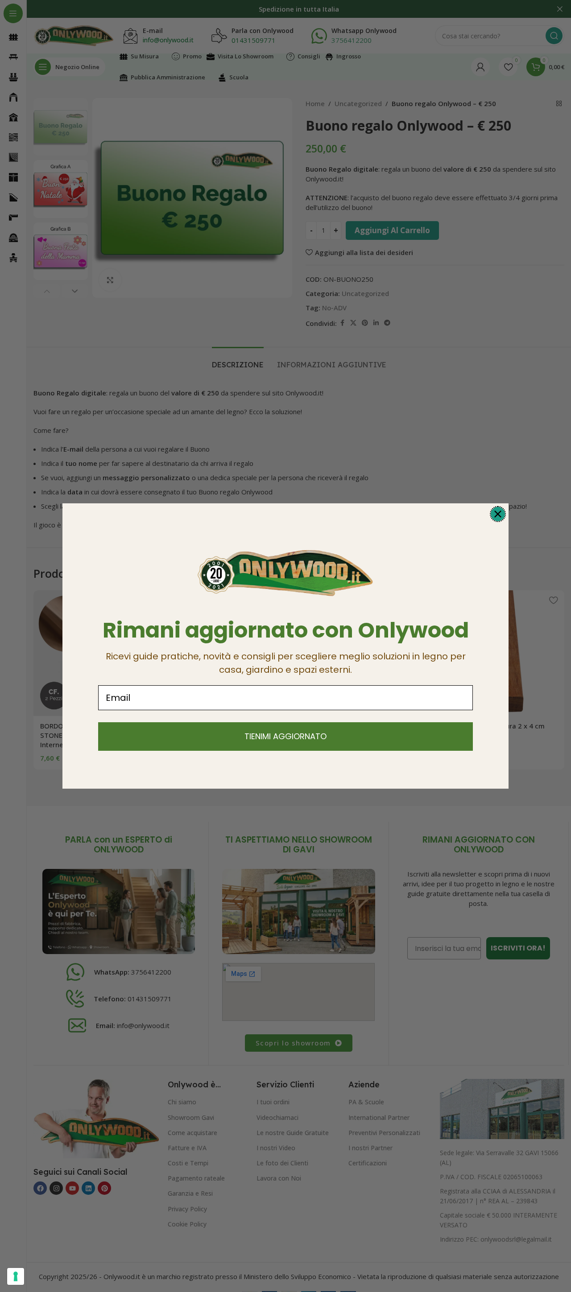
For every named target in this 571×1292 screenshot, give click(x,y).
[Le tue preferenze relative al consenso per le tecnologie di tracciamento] (15, 1276)
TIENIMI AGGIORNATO (285, 736)
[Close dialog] (498, 514)
